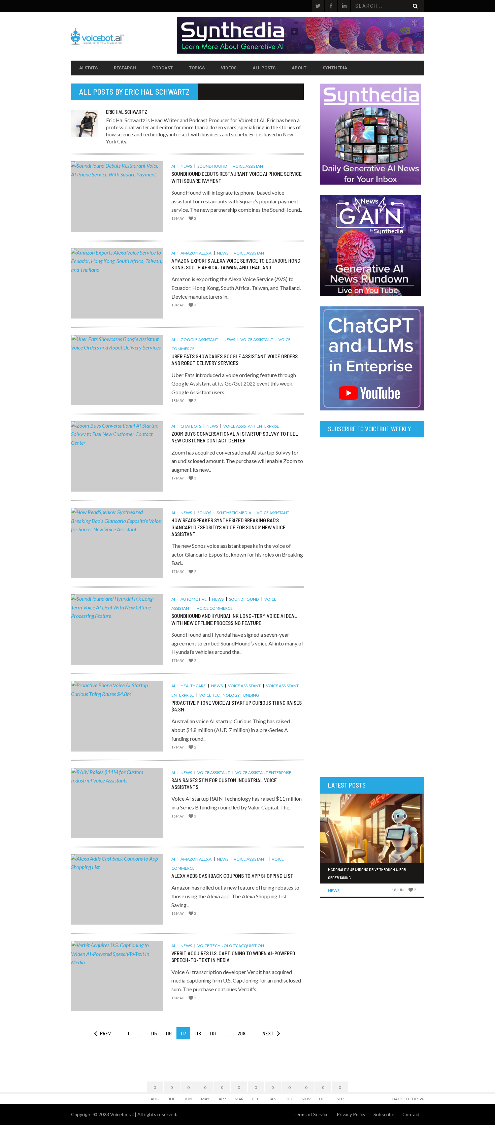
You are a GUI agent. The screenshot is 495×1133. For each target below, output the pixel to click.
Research (125, 67)
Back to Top (405, 1098)
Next (268, 1033)
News (186, 166)
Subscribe (383, 1114)
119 (213, 1033)
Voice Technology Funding (229, 695)
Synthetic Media (234, 512)
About (299, 67)
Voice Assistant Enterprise (251, 426)
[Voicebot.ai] (124, 36)
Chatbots (190, 426)
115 (154, 1033)
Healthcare (193, 685)
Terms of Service (311, 1114)
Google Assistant (199, 339)
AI (173, 166)
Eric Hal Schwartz (157, 91)
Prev (105, 1033)
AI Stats (88, 67)
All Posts (264, 67)
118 (198, 1033)
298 (241, 1033)
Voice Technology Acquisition (230, 945)
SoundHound (212, 166)
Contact (411, 1114)
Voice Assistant (249, 166)
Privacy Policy (351, 1114)
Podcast (162, 67)
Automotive (193, 599)
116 (169, 1033)
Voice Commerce (215, 608)
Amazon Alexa (195, 253)
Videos (228, 67)
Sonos (204, 512)
